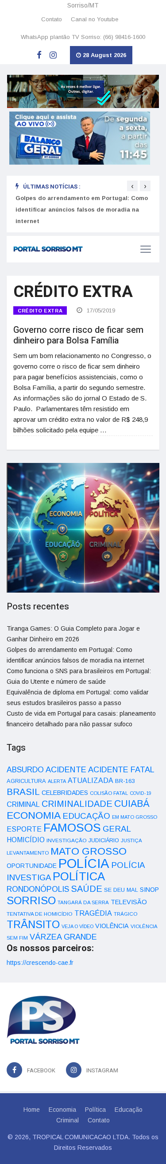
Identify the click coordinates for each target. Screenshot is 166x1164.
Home (31, 1109)
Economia (62, 1109)
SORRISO (31, 900)
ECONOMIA (34, 815)
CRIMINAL (23, 804)
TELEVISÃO (129, 902)
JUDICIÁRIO (104, 840)
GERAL (117, 828)
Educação (129, 1109)
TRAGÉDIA (93, 913)
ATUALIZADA (90, 780)
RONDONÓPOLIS (38, 889)
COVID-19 (140, 793)
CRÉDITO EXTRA (40, 310)
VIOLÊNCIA (112, 925)
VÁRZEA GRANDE (63, 937)
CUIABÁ (132, 803)
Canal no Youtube (94, 19)
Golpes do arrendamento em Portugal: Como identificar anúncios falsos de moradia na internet (81, 209)
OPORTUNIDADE (32, 865)
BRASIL (23, 791)
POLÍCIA (83, 863)
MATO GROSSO (88, 851)
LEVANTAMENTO (28, 853)
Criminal (67, 1120)
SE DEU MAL (121, 889)
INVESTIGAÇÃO (66, 840)
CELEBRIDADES (65, 792)
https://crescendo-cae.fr (40, 962)
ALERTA (57, 781)
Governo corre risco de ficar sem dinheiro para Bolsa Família (78, 335)
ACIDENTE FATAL (121, 769)
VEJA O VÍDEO (77, 926)
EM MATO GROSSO (134, 817)
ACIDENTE (66, 769)
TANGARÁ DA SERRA (83, 902)
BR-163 (125, 781)
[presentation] (132, 186)
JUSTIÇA (131, 840)
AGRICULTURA (26, 781)
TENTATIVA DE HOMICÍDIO (40, 914)
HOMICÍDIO (26, 840)
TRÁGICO (125, 914)
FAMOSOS (72, 827)
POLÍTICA (79, 876)
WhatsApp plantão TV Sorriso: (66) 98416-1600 (83, 37)
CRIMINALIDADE (77, 804)
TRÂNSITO (33, 924)
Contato (51, 19)
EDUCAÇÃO (86, 816)
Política (95, 1109)
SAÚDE (86, 889)
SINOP (149, 889)
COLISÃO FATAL (109, 793)
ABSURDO (25, 769)
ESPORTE (24, 829)
